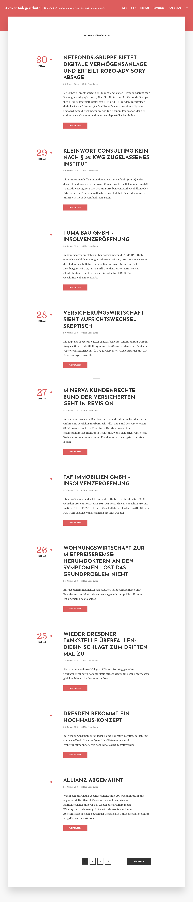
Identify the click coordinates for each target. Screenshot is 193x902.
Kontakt (144, 8)
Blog (124, 8)
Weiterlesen (75, 125)
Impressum (158, 8)
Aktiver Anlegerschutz (22, 8)
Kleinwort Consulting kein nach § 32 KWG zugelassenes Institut (106, 158)
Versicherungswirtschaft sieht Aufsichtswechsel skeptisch (103, 320)
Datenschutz (174, 8)
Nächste (138, 861)
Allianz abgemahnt (93, 780)
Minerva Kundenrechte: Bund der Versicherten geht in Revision (99, 397)
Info (133, 8)
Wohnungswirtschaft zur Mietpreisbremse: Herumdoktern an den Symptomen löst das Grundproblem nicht (104, 561)
